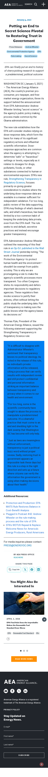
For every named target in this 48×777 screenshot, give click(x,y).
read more (18, 557)
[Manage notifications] (42, 764)
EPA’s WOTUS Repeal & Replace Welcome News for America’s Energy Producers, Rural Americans (25, 529)
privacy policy (12, 710)
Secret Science (31, 56)
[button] (21, 651)
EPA (39, 52)
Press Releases (15, 47)
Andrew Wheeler (32, 47)
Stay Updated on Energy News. (14, 717)
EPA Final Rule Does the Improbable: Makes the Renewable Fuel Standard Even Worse (22, 625)
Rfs (37, 633)
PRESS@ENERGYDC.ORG (18, 545)
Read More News (24, 659)
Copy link (15, 569)
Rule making (16, 56)
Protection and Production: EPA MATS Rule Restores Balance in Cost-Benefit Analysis (23, 507)
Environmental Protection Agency (20, 52)
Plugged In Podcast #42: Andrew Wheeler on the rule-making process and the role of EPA (23, 518)
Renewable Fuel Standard (23, 633)
